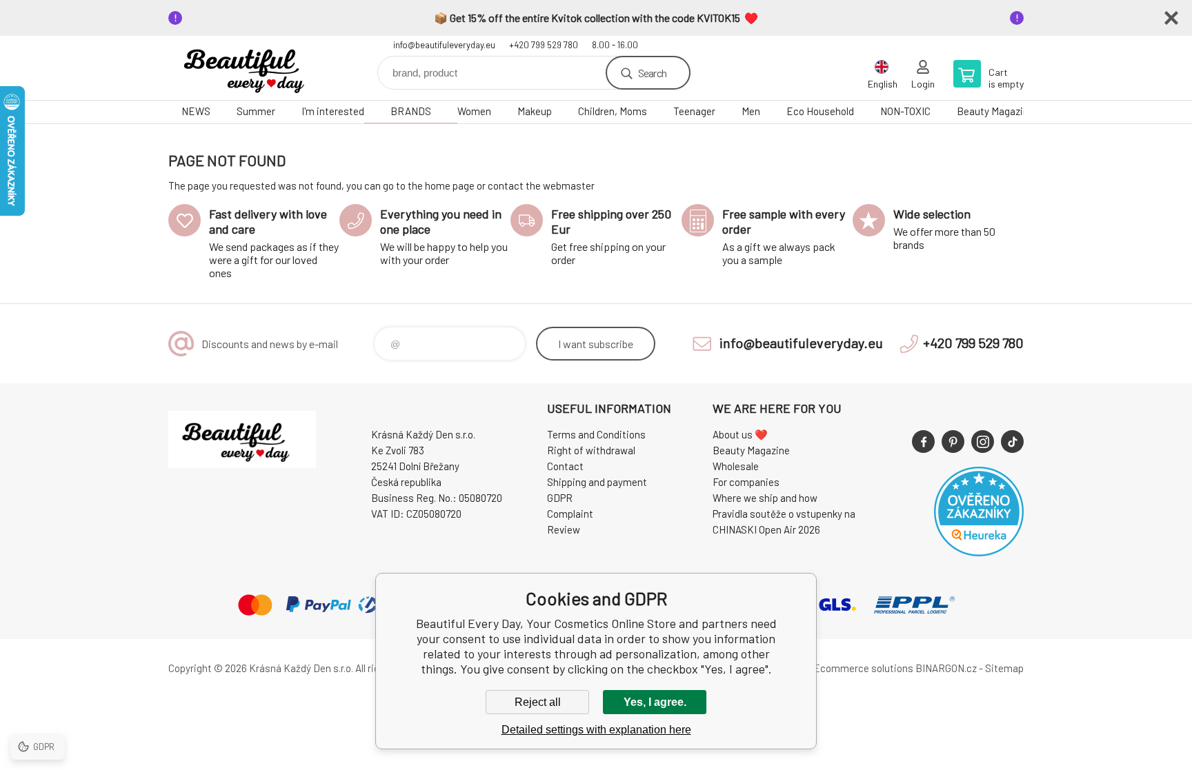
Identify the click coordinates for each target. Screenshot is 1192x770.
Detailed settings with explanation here (596, 730)
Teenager (694, 111)
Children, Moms (612, 111)
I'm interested (332, 111)
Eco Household (820, 111)
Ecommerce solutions (863, 668)
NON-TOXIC (905, 111)
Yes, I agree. (655, 702)
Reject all (538, 702)
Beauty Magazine (995, 111)
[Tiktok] (1012, 441)
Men (751, 111)
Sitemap (1004, 668)
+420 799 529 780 (543, 44)
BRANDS (410, 111)
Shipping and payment (597, 482)
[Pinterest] (953, 441)
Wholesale (736, 466)
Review (563, 529)
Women (474, 111)
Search (652, 72)
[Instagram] (982, 441)
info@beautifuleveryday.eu (444, 44)
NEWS (195, 111)
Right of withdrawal (591, 450)
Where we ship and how (765, 498)
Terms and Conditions (596, 434)
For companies (746, 482)
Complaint (570, 513)
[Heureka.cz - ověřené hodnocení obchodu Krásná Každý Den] (979, 552)
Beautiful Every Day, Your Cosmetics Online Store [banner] (251, 68)
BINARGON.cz (946, 668)
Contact (565, 466)
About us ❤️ (740, 434)
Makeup (534, 111)
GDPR (560, 498)
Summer (256, 111)
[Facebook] (923, 441)
